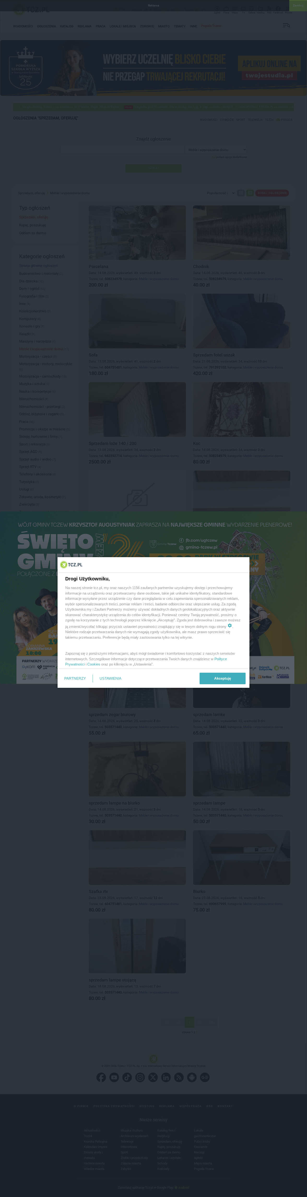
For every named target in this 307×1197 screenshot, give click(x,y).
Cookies (93, 664)
